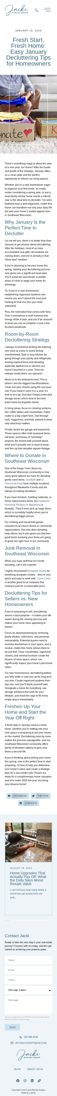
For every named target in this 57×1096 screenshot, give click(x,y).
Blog (17, 1069)
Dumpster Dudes (36, 571)
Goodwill (31, 479)
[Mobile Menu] (46, 10)
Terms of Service (19, 1019)
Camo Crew (43, 578)
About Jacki (35, 1069)
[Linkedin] (32, 1081)
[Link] (39, 1081)
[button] (17, 796)
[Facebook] (18, 1081)
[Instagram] (25, 1081)
